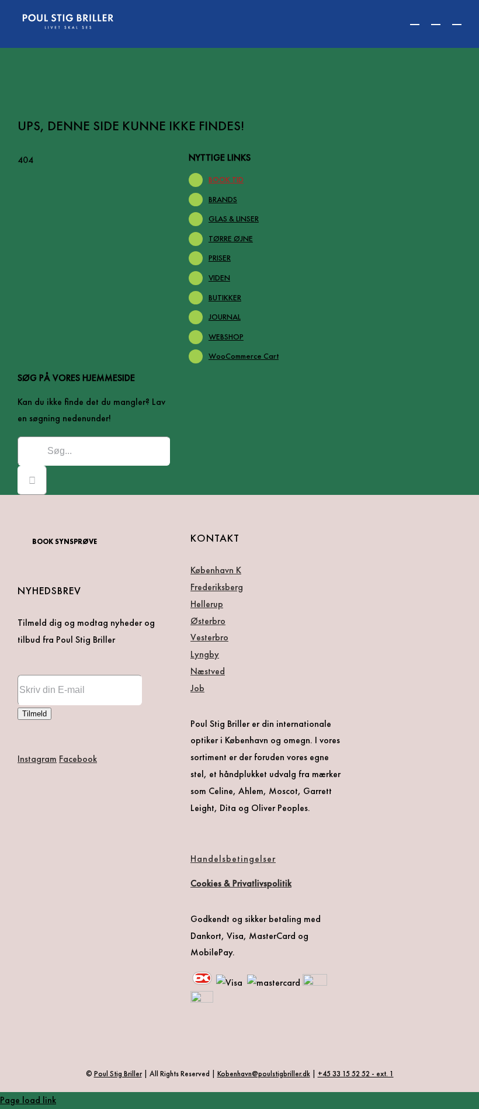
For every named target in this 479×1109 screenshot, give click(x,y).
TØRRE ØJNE (231, 238)
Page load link (28, 1100)
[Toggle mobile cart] (414, 19)
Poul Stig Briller (118, 1074)
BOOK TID (226, 179)
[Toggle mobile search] (435, 19)
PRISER (220, 257)
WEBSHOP (226, 336)
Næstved (207, 671)
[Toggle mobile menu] (456, 19)
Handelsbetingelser (233, 858)
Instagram (37, 759)
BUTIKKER (225, 297)
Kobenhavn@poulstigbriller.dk (263, 1074)
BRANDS (223, 199)
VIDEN (219, 277)
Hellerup (206, 604)
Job (197, 688)
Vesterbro (209, 637)
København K (215, 570)
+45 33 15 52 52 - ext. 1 (356, 1074)
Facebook (78, 759)
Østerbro (207, 621)
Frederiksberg (216, 587)
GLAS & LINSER (234, 218)
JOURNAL (225, 316)
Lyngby (204, 654)
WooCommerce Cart (244, 356)
